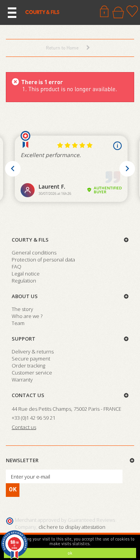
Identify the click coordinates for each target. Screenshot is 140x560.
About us (25, 296)
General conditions (34, 252)
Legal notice (26, 273)
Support (23, 338)
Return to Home (62, 48)
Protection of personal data (43, 259)
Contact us (28, 395)
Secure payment (31, 358)
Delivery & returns (33, 351)
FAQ (16, 266)
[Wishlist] (132, 11)
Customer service (32, 372)
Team (18, 323)
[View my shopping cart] (118, 12)
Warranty (22, 379)
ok (70, 553)
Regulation (24, 280)
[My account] (104, 11)
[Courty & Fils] (42, 11)
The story (22, 309)
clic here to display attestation (71, 527)
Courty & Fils (30, 239)
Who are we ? (27, 316)
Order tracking (28, 365)
